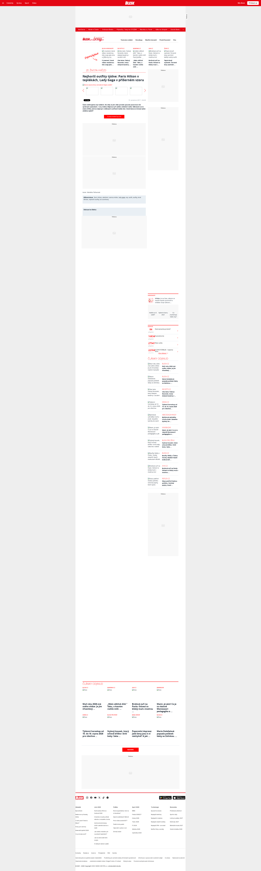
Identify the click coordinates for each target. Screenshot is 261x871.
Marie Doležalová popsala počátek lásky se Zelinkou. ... (170, 381)
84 (151, 329)
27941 (150, 343)
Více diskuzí (162, 353)
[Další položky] (183, 29)
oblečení (105, 197)
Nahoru (130, 750)
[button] (165, 798)
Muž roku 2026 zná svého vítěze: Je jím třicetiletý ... (169, 368)
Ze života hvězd (96, 70)
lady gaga (122, 197)
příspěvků (151, 332)
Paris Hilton (98, 197)
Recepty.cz (121, 48)
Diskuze (150, 326)
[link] (87, 797)
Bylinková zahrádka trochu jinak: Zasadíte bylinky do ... (169, 419)
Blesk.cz (165, 364)
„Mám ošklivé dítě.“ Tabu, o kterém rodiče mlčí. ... (117, 706)
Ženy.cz (166, 48)
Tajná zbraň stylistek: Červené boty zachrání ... (170, 62)
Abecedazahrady (169, 415)
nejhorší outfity (94, 199)
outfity (135, 197)
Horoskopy (138, 40)
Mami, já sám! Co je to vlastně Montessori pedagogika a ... (170, 432)
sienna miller (113, 197)
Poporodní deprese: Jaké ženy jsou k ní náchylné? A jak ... (142, 733)
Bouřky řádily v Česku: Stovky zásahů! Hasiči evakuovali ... (170, 458)
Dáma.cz (165, 402)
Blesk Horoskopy (107, 48)
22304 (150, 350)
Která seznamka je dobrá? (163, 329)
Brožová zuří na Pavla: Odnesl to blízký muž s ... (154, 62)
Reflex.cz (166, 478)
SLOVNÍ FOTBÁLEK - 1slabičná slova (164, 350)
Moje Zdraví (136, 715)
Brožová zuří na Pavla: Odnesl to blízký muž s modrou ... (170, 470)
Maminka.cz (137, 48)
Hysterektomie (159, 336)
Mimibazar (166, 427)
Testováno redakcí (127, 40)
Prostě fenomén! (165, 40)
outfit (130, 197)
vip (127, 197)
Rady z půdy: (159, 343)
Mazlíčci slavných (151, 40)
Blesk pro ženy (168, 440)
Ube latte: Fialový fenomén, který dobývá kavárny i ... (169, 394)
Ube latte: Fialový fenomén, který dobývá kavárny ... (124, 62)
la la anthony (104, 199)
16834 (150, 336)
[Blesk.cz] (130, 3)
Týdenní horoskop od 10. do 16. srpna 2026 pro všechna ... (169, 407)
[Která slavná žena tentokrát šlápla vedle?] (114, 85)
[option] (92, 90)
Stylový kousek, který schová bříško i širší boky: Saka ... (170, 445)
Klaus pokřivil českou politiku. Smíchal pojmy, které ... (169, 483)
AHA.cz (151, 48)
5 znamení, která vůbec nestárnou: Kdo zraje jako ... (108, 62)
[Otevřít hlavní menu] (3, 3)
